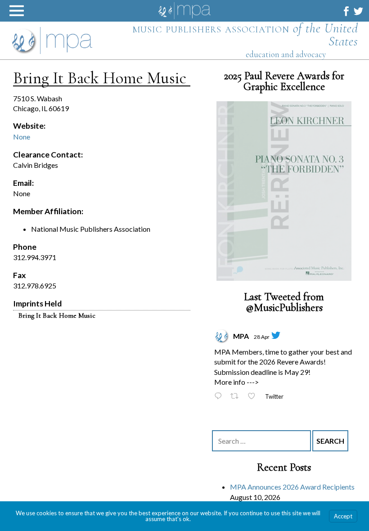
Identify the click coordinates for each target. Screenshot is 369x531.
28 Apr (262, 336)
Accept (343, 516)
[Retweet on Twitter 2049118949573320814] (237, 397)
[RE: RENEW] (283, 191)
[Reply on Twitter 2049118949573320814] (220, 397)
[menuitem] (346, 11)
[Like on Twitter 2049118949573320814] (254, 397)
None (21, 136)
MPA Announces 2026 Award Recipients (292, 487)
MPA (241, 336)
